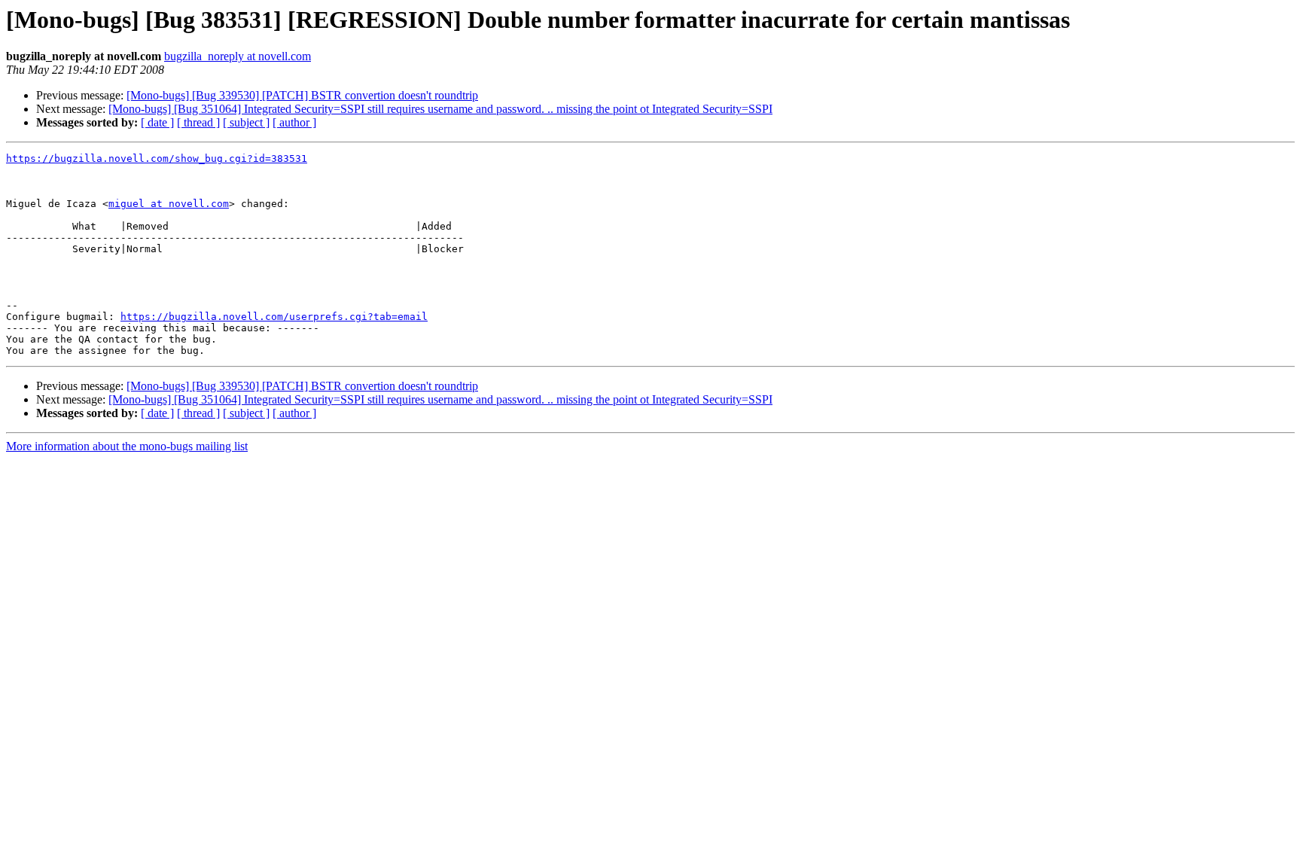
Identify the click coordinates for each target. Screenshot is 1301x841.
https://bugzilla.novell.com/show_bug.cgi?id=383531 (156, 158)
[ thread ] (198, 122)
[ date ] (157, 122)
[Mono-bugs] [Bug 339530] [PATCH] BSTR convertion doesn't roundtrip (302, 95)
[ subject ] (246, 122)
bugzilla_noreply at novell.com (237, 56)
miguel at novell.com (168, 203)
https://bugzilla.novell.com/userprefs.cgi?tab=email (274, 316)
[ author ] (294, 122)
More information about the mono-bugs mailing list (127, 446)
